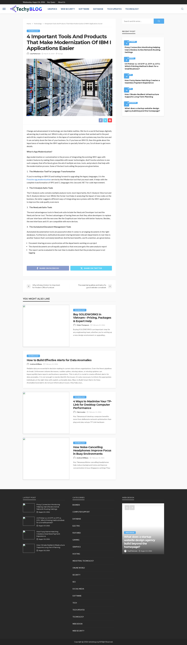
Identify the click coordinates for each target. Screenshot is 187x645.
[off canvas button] (4, 8)
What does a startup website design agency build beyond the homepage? (142, 109)
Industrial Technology (83, 561)
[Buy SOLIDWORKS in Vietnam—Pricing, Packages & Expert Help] (46, 326)
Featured (77, 533)
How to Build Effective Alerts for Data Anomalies (59, 360)
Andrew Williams (36, 364)
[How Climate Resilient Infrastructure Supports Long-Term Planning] (29, 548)
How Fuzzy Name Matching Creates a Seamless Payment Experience (142, 81)
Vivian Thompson (83, 325)
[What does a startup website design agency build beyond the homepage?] (143, 528)
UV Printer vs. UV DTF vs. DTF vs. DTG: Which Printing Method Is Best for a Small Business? (142, 66)
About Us (61, 2)
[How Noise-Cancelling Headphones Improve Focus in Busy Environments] (46, 459)
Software (84, 9)
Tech (129, 74)
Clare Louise (81, 412)
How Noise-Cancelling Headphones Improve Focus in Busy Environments (92, 450)
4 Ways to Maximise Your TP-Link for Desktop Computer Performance (92, 405)
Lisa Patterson (35, 54)
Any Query (51, 2)
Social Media (78, 589)
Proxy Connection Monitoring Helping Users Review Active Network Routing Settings (142, 49)
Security (76, 575)
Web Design (131, 102)
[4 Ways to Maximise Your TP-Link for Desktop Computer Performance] (46, 413)
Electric (76, 526)
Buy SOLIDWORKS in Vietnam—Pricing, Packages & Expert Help (92, 318)
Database (98, 9)
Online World (79, 568)
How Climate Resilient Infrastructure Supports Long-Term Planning (142, 95)
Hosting (76, 554)
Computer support (81, 512)
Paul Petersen (132, 551)
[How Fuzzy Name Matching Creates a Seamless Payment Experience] (29, 534)
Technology (132, 9)
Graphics (52, 9)
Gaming (76, 540)
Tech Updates (114, 9)
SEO (74, 582)
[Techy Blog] (26, 8)
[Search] (182, 9)
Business (130, 58)
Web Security (68, 9)
